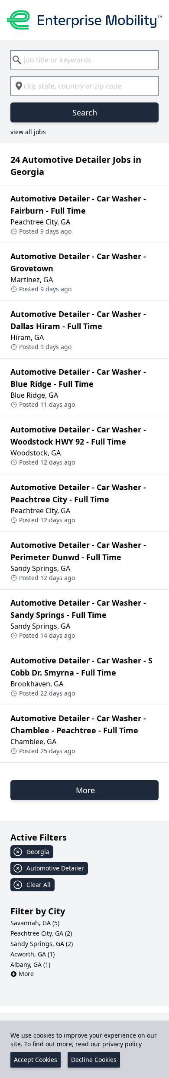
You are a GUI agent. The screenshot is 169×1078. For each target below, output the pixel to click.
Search (84, 112)
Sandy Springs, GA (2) (41, 944)
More (26, 973)
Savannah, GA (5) (34, 923)
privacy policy (122, 1044)
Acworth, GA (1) (32, 954)
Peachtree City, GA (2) (41, 933)
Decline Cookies (94, 1059)
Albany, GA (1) (30, 964)
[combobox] (84, 59)
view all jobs (28, 132)
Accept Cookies (35, 1059)
